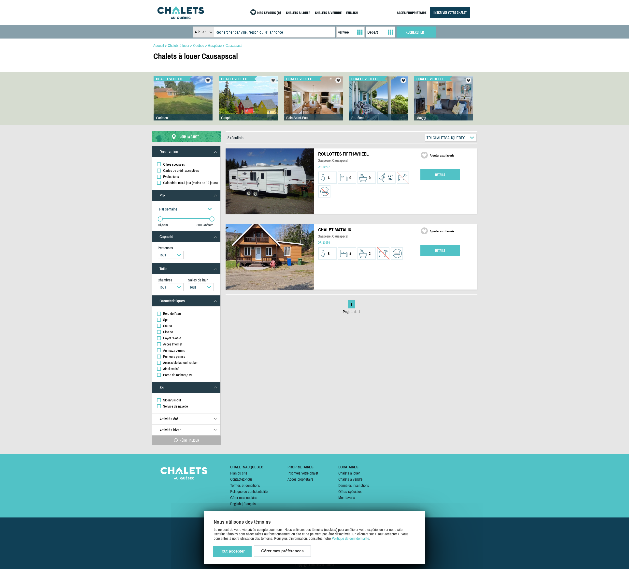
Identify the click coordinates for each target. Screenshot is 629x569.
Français (249, 504)
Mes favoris (346, 497)
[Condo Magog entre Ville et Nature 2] (443, 103)
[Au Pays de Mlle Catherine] (313, 103)
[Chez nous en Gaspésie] (183, 103)
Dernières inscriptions (353, 485)
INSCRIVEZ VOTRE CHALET (450, 13)
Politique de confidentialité (249, 491)
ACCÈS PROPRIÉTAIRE (412, 13)
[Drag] (160, 219)
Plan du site (238, 473)
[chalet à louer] (180, 17)
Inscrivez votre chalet (302, 473)
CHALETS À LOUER (298, 13)
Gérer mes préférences (282, 551)
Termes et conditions (245, 485)
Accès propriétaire (300, 479)
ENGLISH (352, 13)
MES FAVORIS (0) (269, 13)
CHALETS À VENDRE (328, 13)
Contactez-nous (241, 479)
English (235, 504)
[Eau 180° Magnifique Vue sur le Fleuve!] (378, 103)
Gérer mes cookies (243, 497)
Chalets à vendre (350, 479)
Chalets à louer (349, 473)
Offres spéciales (350, 491)
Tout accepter (232, 551)
